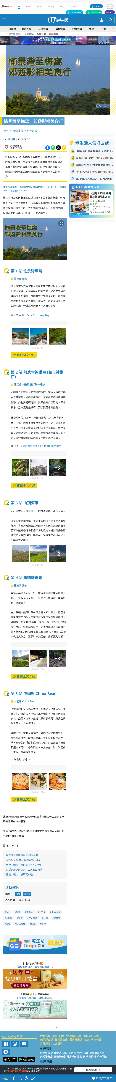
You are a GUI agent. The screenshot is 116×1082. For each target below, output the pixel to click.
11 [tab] (63, 40)
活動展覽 (45, 1036)
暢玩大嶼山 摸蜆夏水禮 (19, 874)
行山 (8, 912)
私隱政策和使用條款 (17, 1071)
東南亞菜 (55, 912)
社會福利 (57, 1043)
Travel (28, 6)
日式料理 (20, 923)
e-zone (73, 6)
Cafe (8, 923)
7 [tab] (51, 40)
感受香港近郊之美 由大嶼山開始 (25, 869)
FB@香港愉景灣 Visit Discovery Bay (40, 445)
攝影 (18, 912)
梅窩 (18, 893)
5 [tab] (63, 37)
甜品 (33, 923)
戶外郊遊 (32, 130)
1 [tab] (51, 37)
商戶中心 (109, 12)
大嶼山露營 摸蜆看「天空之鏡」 (24, 865)
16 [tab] (63, 44)
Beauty (51, 6)
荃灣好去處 (61, 1039)
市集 (54, 1036)
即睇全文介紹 (26, 355)
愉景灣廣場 (11, 186)
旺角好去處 (75, 1039)
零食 (43, 923)
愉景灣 (26, 893)
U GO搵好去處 (76, 12)
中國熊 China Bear (19, 190)
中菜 (20, 917)
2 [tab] (54, 37)
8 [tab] (54, 40)
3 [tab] (57, 37)
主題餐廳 (33, 917)
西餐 (45, 917)
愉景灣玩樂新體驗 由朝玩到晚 (22, 855)
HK (19, 6)
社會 (86, 1039)
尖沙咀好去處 (74, 1036)
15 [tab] (60, 44)
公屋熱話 (29, 34)
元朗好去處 (46, 1039)
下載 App (97, 6)
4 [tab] (60, 37)
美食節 (9, 917)
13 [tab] (54, 44)
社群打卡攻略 (95, 12)
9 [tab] (57, 40)
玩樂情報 (18, 130)
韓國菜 (57, 917)
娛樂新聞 (41, 34)
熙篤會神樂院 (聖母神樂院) (32, 186)
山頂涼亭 (52, 186)
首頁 (6, 130)
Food (39, 6)
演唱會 (12, 29)
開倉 (61, 1036)
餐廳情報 (96, 1039)
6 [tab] (66, 37)
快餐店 (29, 912)
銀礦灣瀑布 (20, 585)
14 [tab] (57, 44)
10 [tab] (60, 40)
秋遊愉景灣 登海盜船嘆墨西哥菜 (23, 860)
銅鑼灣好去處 (91, 1036)
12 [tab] (66, 40)
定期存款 (53, 34)
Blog (62, 6)
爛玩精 (11, 139)
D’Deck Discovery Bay (36, 315)
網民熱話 (45, 1053)
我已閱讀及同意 (93, 1069)
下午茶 (42, 912)
